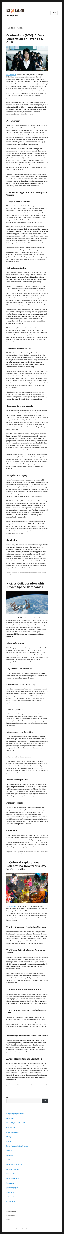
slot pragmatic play (12, 1132)
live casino (9, 1150)
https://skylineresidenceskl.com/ (17, 1123)
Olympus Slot (10, 1127)
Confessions (24, 572)
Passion (9, 1220)
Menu (54, 13)
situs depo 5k (10, 1201)
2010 (19, 572)
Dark (29, 572)
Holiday (16, 1084)
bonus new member (13, 1169)
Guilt (39, 572)
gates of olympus (12, 1187)
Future (46, 851)
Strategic (20, 853)
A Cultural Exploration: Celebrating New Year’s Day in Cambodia (26, 866)
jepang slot (10, 1183)
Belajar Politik (10, 1215)
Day (39, 1084)
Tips (7, 1224)
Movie (15, 572)
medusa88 (9, 1155)
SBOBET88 (10, 1118)
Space (16, 853)
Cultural (35, 1084)
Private (12, 853)
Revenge (43, 572)
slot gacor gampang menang (15, 1113)
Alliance (20, 851)
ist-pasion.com (11, 74)
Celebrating (29, 1084)
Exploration (34, 572)
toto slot (9, 1141)
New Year (9, 1085)
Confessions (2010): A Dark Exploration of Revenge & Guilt (25, 39)
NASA (15, 851)
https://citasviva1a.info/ (14, 1164)
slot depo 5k (10, 1192)
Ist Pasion (12, 15)
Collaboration (27, 851)
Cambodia (22, 1084)
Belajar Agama (11, 1211)
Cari (7, 1097)
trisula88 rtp (10, 1174)
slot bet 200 (10, 1160)
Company (34, 851)
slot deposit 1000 (12, 1197)
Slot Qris (9, 1137)
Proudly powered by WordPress (21, 1229)
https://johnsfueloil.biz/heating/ (17, 1146)
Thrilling (8, 574)
